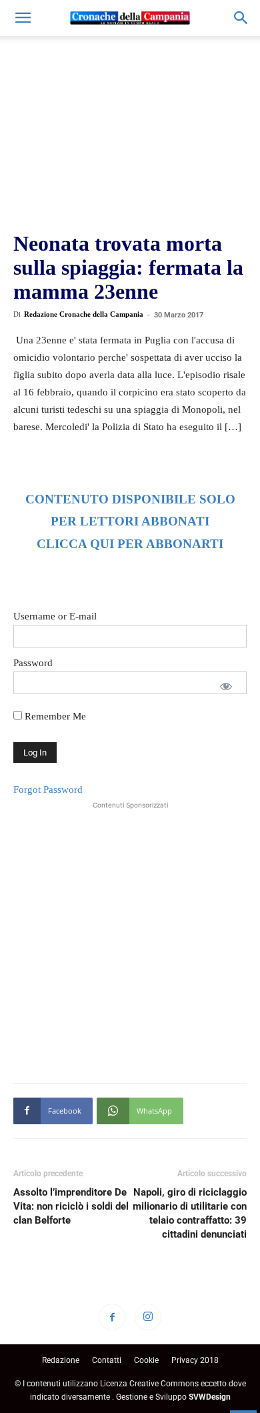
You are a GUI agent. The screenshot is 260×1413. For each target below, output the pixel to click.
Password (33, 662)
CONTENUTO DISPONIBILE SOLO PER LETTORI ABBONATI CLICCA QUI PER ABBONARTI (130, 521)
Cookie (146, 1360)
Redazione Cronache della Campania (83, 314)
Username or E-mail (55, 616)
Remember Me (54, 716)
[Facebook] (112, 1317)
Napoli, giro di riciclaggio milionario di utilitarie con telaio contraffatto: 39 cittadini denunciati (190, 1213)
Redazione (60, 1360)
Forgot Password (48, 789)
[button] (22, 18)
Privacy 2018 (195, 1360)
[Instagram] (148, 1317)
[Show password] (226, 686)
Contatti (106, 1360)
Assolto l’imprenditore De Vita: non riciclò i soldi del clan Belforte (71, 1206)
